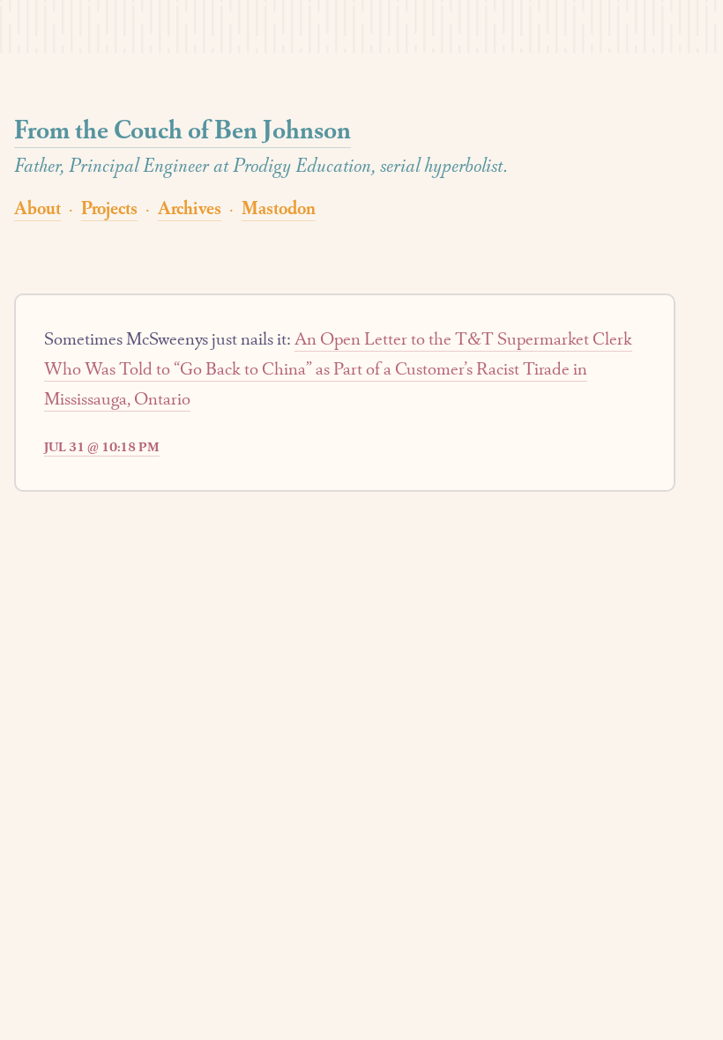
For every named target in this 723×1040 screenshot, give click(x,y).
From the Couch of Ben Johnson (182, 129)
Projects (109, 207)
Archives (189, 207)
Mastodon (279, 207)
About (37, 207)
